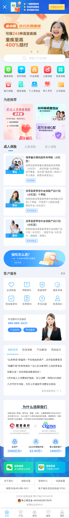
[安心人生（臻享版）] (18, 122)
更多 (63, 273)
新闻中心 (43, 481)
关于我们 (8, 481)
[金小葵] (34, 35)
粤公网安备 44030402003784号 (36, 500)
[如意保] (50, 112)
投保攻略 (27, 349)
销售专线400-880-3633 (17, 488)
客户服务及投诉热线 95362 (51, 488)
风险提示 (56, 349)
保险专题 (25, 481)
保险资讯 (13, 349)
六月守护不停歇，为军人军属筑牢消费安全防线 (31, 384)
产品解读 (42, 349)
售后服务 (30, 330)
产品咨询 (14, 330)
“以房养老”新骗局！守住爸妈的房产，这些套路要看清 (34, 360)
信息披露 (60, 481)
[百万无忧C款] (50, 131)
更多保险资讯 (50, 391)
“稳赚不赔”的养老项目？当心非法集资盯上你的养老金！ (34, 366)
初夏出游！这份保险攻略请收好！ (24, 372)
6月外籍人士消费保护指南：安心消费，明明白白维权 (34, 378)
